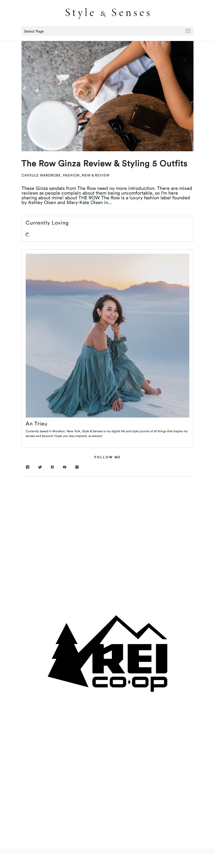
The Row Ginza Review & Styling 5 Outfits (104, 163)
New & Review (96, 175)
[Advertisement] (108, 521)
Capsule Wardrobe (41, 175)
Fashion (71, 175)
